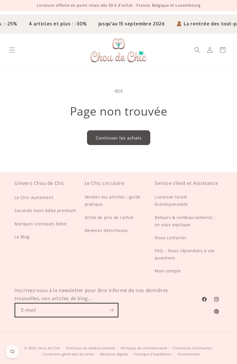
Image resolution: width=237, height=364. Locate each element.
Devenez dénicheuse (106, 230)
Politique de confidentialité (144, 348)
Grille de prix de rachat (109, 217)
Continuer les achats (119, 138)
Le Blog (21, 236)
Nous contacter (170, 237)
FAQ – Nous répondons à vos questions (185, 254)
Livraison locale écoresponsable (171, 200)
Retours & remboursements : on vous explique (185, 221)
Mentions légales (114, 354)
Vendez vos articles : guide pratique (113, 200)
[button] (12, 50)
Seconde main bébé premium (45, 210)
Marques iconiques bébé (40, 223)
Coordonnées (188, 354)
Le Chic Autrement (33, 197)
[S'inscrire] (111, 310)
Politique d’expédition (152, 354)
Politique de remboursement (90, 348)
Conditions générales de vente (68, 354)
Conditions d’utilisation (193, 348)
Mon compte (168, 271)
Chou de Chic (49, 348)
